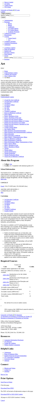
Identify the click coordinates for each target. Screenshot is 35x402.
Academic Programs (13, 31)
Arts (11, 164)
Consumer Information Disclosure (14, 340)
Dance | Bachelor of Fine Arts (12, 117)
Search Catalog (5, 15)
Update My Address (10, 343)
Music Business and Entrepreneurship (15, 130)
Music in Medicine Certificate (12, 139)
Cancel (3, 400)
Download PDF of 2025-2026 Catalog (12, 394)
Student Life (7, 51)
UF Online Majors (13, 28)
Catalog (3, 11)
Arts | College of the (10, 76)
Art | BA (6, 108)
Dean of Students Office (11, 354)
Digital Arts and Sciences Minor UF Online (16, 121)
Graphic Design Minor (10, 127)
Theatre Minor (8, 150)
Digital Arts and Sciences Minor (13, 119)
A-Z (9, 40)
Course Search (12, 38)
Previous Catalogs (9, 52)
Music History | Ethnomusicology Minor (15, 137)
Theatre (6, 148)
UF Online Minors (13, 30)
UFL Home (7, 7)
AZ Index (7, 4)
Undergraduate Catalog (11, 73)
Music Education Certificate (12, 135)
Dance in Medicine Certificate (12, 113)
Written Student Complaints (12, 345)
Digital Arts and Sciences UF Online (14, 122)
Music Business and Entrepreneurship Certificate (18, 132)
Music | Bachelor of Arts (11, 145)
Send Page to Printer (6, 382)
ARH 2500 (6, 285)
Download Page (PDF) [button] (7, 388)
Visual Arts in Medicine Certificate (14, 156)
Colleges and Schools (10, 74)
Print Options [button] (8, 54)
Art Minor (7, 106)
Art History (7, 103)
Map (2, 192)
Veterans (6, 360)
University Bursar (9, 359)
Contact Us (7, 370)
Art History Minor (9, 105)
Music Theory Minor (10, 143)
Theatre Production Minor (11, 155)
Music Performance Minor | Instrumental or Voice (18, 142)
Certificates (11, 27)
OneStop (6, 371)
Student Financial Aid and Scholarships (15, 355)
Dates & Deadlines (9, 49)
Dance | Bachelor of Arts (11, 116)
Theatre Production (9, 153)
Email (2, 186)
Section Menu (5, 95)
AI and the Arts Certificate (11, 100)
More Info (3, 179)
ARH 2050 (6, 278)
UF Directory (8, 341)
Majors (10, 23)
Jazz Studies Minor (9, 129)
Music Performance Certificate (13, 140)
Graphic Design (8, 126)
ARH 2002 (6, 275)
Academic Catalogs (9, 47)
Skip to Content (8, 2)
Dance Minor (8, 114)
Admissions (7, 352)
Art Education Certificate (11, 101)
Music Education (9, 134)
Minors (10, 25)
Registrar (6, 59)
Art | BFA (7, 109)
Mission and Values (9, 368)
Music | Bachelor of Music (11, 147)
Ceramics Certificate (10, 111)
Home (6, 71)
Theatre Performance (10, 151)
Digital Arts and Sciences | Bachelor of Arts (16, 124)
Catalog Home (8, 5)
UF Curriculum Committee (12, 357)
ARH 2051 (6, 282)
